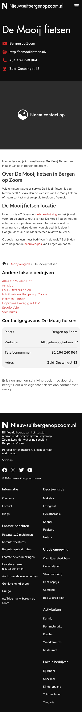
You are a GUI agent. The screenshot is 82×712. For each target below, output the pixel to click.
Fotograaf (49, 506)
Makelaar (49, 498)
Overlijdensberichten (56, 558)
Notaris (48, 537)
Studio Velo (10, 307)
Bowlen (48, 634)
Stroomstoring (52, 574)
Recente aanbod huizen (17, 549)
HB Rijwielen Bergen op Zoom (24, 294)
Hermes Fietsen (13, 299)
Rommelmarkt (52, 627)
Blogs (6, 514)
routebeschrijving (46, 214)
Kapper (47, 522)
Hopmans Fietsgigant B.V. (21, 303)
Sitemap (7, 460)
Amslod (7, 285)
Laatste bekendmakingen (18, 557)
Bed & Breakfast (53, 598)
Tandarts (48, 702)
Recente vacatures (14, 542)
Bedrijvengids (53, 489)
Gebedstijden (51, 566)
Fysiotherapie (52, 514)
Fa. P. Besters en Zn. (17, 290)
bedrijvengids (33, 244)
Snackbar (49, 679)
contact (47, 449)
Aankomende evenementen (20, 576)
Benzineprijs (51, 582)
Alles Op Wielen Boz (17, 281)
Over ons (8, 498)
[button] (76, 5)
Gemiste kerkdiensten (16, 584)
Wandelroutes (52, 642)
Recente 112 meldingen (17, 535)
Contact (7, 506)
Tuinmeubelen (52, 694)
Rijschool (49, 671)
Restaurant (50, 650)
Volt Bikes (9, 312)
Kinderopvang (52, 687)
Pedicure (48, 530)
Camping (49, 590)
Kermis (47, 619)
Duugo (6, 591)
